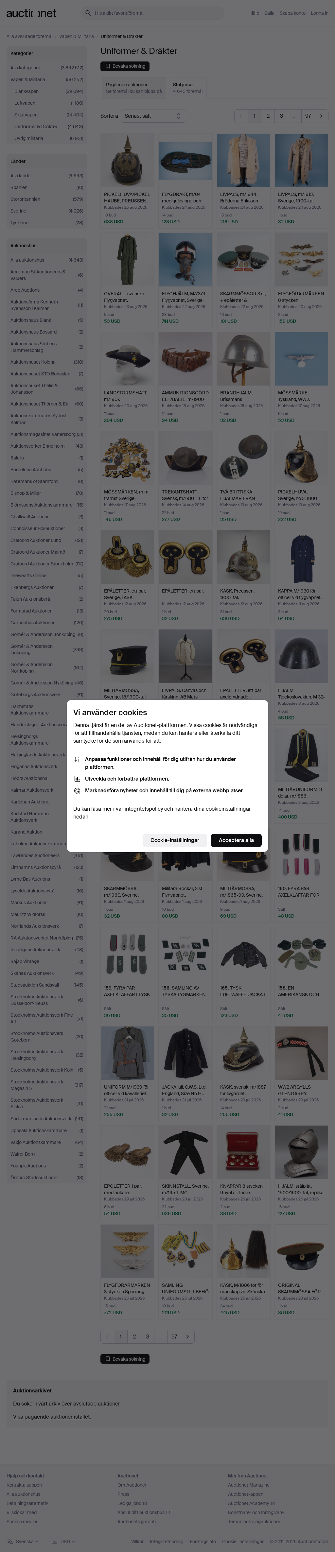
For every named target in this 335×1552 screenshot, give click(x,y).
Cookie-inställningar (174, 840)
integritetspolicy (144, 808)
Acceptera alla (236, 840)
